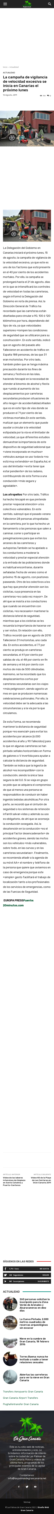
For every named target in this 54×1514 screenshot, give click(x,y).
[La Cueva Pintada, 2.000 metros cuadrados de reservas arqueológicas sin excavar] (10, 1323)
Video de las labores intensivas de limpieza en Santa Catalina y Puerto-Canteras (14, 1181)
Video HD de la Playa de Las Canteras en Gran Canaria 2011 (41, 1180)
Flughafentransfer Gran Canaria (21, 1404)
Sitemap (27, 1502)
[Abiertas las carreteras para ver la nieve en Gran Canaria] (10, 1377)
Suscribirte (43, 1281)
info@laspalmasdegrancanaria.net (27, 1478)
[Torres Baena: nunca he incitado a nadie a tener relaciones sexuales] (10, 1359)
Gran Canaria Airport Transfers (20, 1397)
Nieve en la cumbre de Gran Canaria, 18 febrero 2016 (34, 1341)
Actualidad (14, 67)
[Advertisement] (27, 39)
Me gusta (44, 1269)
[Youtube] (35, 1487)
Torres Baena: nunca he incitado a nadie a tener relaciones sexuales (34, 1359)
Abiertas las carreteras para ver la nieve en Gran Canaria (34, 1377)
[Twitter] (27, 1487)
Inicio (5, 67)
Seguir (45, 1275)
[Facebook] (19, 1487)
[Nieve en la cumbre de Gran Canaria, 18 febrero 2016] (10, 1341)
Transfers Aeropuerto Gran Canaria (23, 1391)
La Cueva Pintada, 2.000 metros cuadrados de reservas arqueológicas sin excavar (34, 1323)
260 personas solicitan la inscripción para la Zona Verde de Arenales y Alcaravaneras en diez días (35, 1305)
